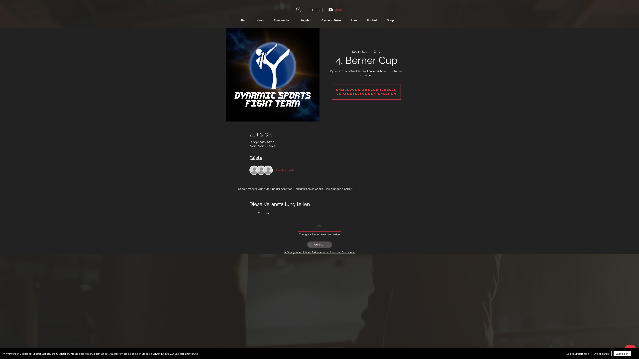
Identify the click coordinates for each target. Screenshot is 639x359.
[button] (298, 9)
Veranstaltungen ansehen (366, 94)
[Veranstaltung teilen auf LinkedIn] (267, 213)
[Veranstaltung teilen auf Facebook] (251, 213)
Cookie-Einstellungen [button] (578, 353)
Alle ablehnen (601, 353)
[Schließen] (635, 353)
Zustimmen (622, 353)
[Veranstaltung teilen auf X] (259, 213)
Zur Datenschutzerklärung (184, 353)
